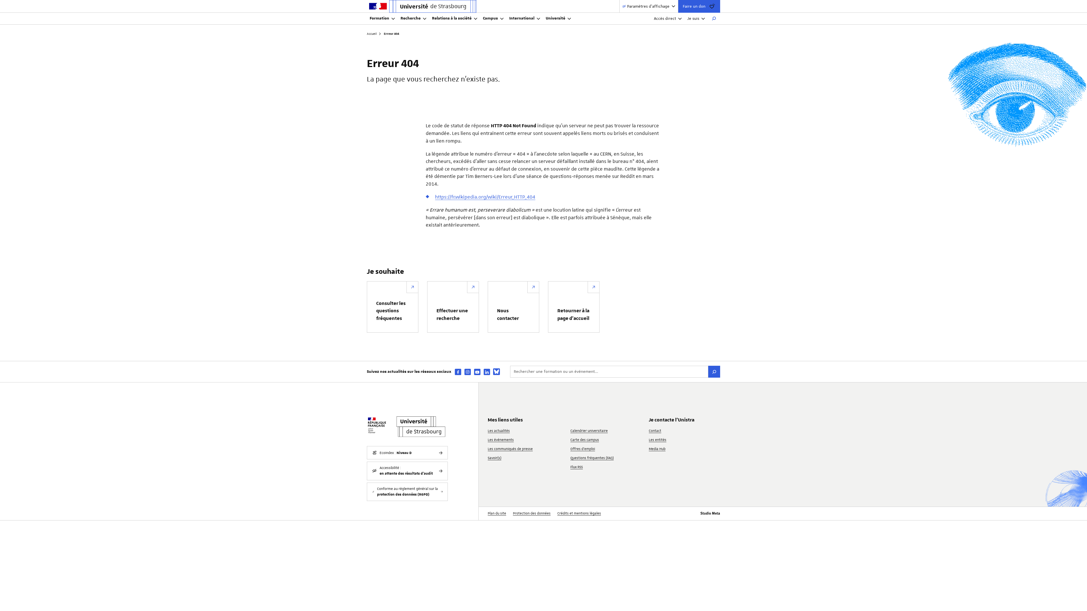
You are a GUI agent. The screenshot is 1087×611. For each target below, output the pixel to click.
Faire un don (694, 6)
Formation (379, 18)
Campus (490, 18)
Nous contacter (508, 314)
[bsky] (496, 371)
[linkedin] (486, 372)
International (521, 18)
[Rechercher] (714, 19)
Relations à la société (452, 18)
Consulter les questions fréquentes (391, 311)
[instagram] (467, 372)
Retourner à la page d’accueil (573, 314)
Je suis (693, 18)
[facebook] (458, 372)
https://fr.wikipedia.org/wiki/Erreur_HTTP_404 (485, 197)
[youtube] (477, 372)
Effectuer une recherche (452, 314)
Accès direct (665, 18)
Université (555, 18)
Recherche (411, 18)
